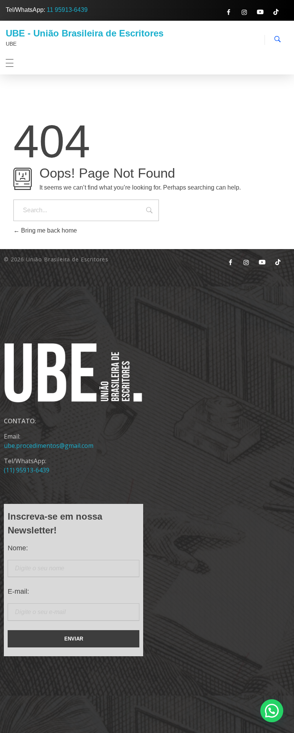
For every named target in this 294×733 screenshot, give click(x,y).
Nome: (18, 548)
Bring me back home (48, 230)
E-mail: (18, 591)
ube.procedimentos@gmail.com (48, 445)
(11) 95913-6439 (26, 470)
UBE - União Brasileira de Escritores (84, 33)
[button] (271, 710)
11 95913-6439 (67, 10)
